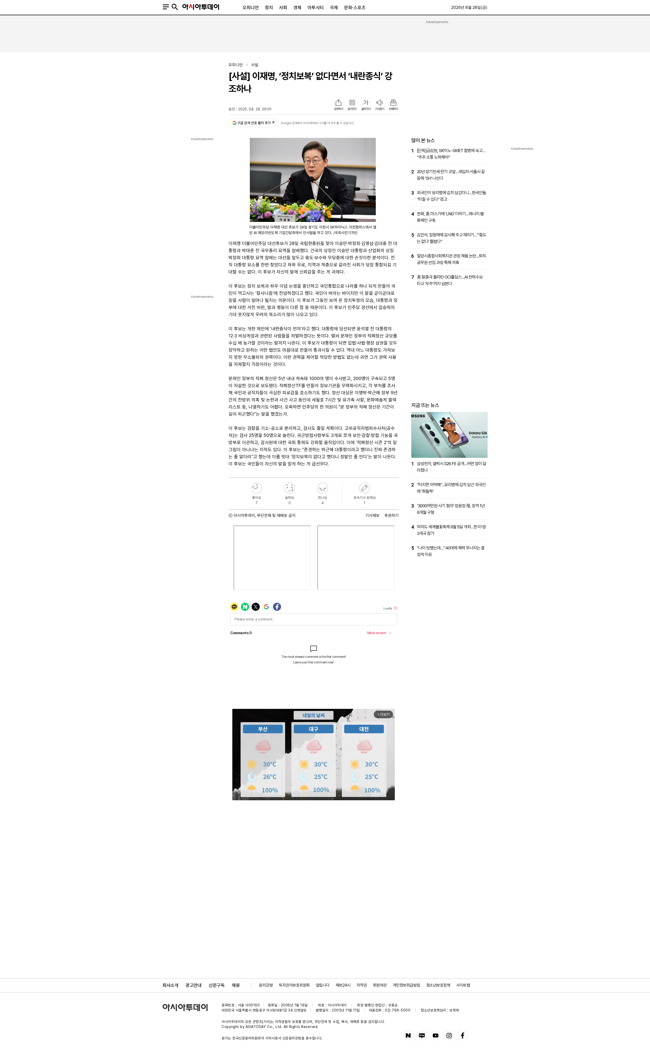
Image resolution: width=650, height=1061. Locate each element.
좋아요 (256, 488)
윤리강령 (266, 985)
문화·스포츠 (355, 7)
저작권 (361, 985)
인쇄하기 (393, 109)
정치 (269, 7)
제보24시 (343, 985)
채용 (236, 985)
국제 (334, 7)
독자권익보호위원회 (294, 985)
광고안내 (193, 985)
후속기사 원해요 (364, 488)
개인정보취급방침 (406, 985)
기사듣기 (379, 109)
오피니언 (250, 7)
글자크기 (365, 109)
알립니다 (323, 985)
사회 (283, 7)
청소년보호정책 (438, 985)
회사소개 (170, 985)
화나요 (322, 488)
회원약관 (380, 985)
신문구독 (216, 985)
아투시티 (315, 7)
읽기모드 (352, 109)
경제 (297, 7)
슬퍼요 (289, 488)
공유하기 (338, 109)
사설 (254, 64)
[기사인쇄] (393, 103)
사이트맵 (463, 985)
